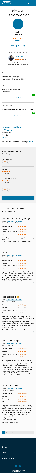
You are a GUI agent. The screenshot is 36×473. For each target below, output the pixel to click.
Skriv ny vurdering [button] (18, 46)
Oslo (31, 142)
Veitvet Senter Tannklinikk (11, 127)
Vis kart (4, 138)
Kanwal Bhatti (19, 56)
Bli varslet (18, 115)
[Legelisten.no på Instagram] (20, 466)
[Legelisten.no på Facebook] (16, 466)
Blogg (4, 441)
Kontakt (4, 453)
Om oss (5, 447)
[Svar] (33, 244)
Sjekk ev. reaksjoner (18, 97)
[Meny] (32, 3)
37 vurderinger (18, 40)
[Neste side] (32, 432)
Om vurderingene (7, 154)
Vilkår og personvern (9, 458)
